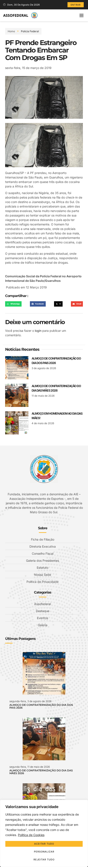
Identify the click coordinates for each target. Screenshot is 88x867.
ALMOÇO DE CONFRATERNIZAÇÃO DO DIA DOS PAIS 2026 (41, 706)
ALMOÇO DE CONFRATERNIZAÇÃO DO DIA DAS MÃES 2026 (41, 772)
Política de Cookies (31, 835)
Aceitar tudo (44, 843)
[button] (81, 15)
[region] (44, 833)
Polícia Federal (30, 31)
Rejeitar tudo (44, 859)
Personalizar (44, 851)
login (38, 330)
